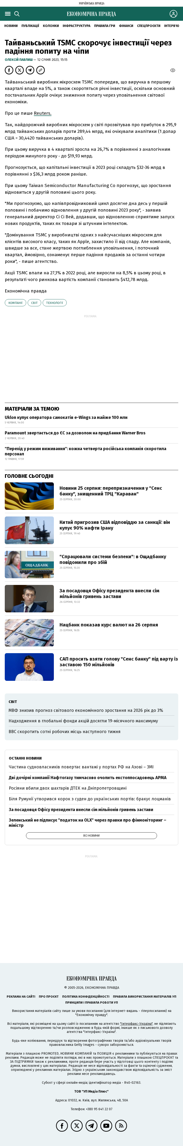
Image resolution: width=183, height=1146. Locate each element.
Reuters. (42, 113)
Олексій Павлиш (19, 60)
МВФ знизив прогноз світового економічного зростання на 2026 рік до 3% (86, 710)
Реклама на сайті (21, 996)
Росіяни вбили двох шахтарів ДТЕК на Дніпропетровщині (68, 788)
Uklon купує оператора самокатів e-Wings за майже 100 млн (66, 417)
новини (11, 26)
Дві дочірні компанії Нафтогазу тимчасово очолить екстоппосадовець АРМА (88, 777)
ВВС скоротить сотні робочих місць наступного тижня (65, 731)
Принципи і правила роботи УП (91, 1002)
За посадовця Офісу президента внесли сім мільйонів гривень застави (109, 593)
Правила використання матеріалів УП (144, 996)
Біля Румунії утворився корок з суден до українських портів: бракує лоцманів (90, 799)
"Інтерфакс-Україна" (136, 1024)
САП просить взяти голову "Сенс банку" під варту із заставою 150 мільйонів (119, 661)
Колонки (51, 26)
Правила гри (104, 26)
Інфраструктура (76, 26)
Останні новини (25, 758)
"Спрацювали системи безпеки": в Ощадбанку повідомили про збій (113, 559)
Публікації (30, 26)
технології (54, 303)
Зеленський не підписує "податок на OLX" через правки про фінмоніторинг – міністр (87, 823)
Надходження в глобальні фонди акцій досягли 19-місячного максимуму (83, 721)
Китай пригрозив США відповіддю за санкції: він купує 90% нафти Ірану (115, 525)
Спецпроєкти (148, 26)
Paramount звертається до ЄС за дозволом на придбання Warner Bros (75, 433)
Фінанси (126, 26)
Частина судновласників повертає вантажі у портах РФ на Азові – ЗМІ (81, 767)
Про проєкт (49, 996)
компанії (15, 303)
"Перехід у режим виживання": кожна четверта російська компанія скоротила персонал (85, 451)
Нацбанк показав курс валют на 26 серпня (109, 625)
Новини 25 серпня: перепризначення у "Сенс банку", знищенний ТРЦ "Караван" (111, 491)
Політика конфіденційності (85, 996)
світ (34, 303)
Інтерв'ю (171, 26)
